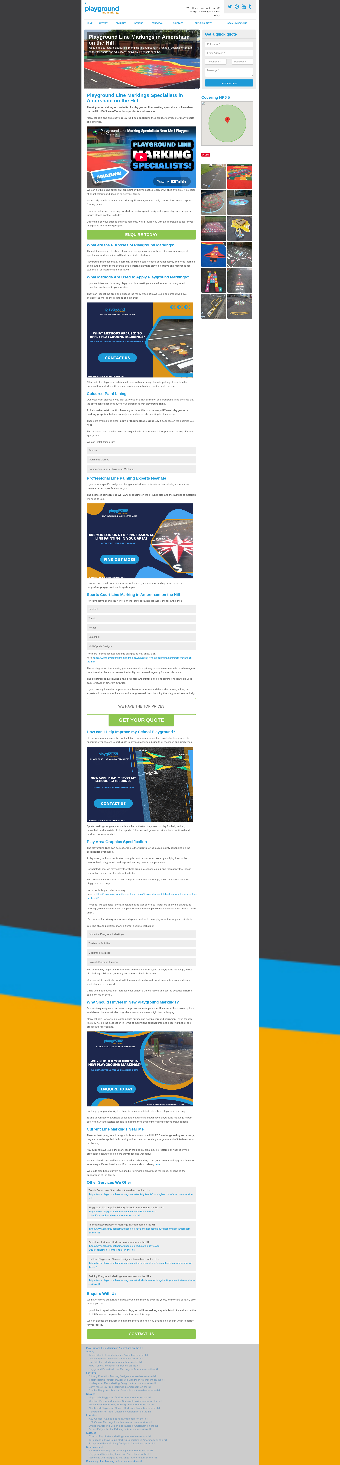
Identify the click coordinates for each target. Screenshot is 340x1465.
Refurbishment (203, 23)
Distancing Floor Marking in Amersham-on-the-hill (114, 1461)
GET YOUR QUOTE (141, 720)
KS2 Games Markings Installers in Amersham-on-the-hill (120, 1422)
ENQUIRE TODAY (141, 234)
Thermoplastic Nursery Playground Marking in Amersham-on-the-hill (127, 1379)
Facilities (121, 23)
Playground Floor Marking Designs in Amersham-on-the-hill (122, 1443)
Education (157, 23)
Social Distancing (237, 23)
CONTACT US (141, 1334)
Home (89, 23)
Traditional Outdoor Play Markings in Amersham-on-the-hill (121, 1404)
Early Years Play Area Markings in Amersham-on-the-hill (120, 1386)
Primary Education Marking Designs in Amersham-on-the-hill (122, 1376)
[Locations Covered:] (85, 3)
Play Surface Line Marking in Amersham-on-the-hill (114, 1347)
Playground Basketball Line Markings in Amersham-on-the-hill (123, 1369)
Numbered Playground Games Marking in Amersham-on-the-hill (124, 1408)
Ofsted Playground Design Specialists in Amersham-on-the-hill (123, 1425)
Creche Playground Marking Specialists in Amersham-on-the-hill (124, 1390)
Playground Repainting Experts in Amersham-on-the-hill (120, 1454)
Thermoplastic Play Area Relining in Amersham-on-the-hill (121, 1450)
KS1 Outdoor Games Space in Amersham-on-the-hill (118, 1418)
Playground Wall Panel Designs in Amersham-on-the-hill (120, 1411)
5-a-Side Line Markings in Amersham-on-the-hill (115, 1362)
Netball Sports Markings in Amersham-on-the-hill (116, 1358)
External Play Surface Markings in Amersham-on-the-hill (120, 1436)
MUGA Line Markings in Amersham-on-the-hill (114, 1365)
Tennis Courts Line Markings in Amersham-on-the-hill (118, 1355)
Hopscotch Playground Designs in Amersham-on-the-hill (120, 1397)
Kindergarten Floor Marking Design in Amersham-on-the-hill (122, 1383)
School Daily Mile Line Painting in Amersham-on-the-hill (120, 1429)
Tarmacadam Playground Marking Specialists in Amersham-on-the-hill (128, 1439)
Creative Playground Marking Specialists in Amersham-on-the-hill (125, 1401)
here (157, 1164)
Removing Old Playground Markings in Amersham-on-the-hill (123, 1457)
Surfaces (178, 23)
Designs (138, 23)
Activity (103, 23)
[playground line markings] (104, 9)
